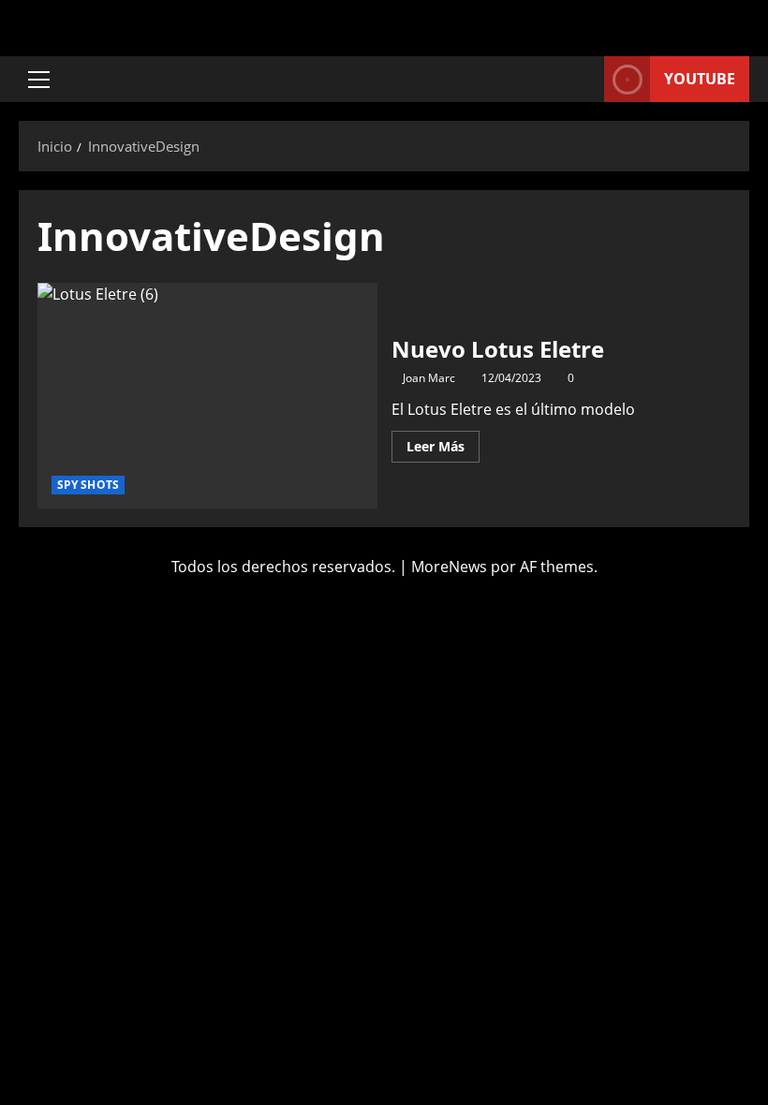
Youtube (699, 78)
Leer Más (443, 443)
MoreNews (449, 566)
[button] (39, 79)
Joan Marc (429, 378)
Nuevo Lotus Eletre (207, 396)
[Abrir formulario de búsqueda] (584, 79)
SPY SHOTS (88, 485)
